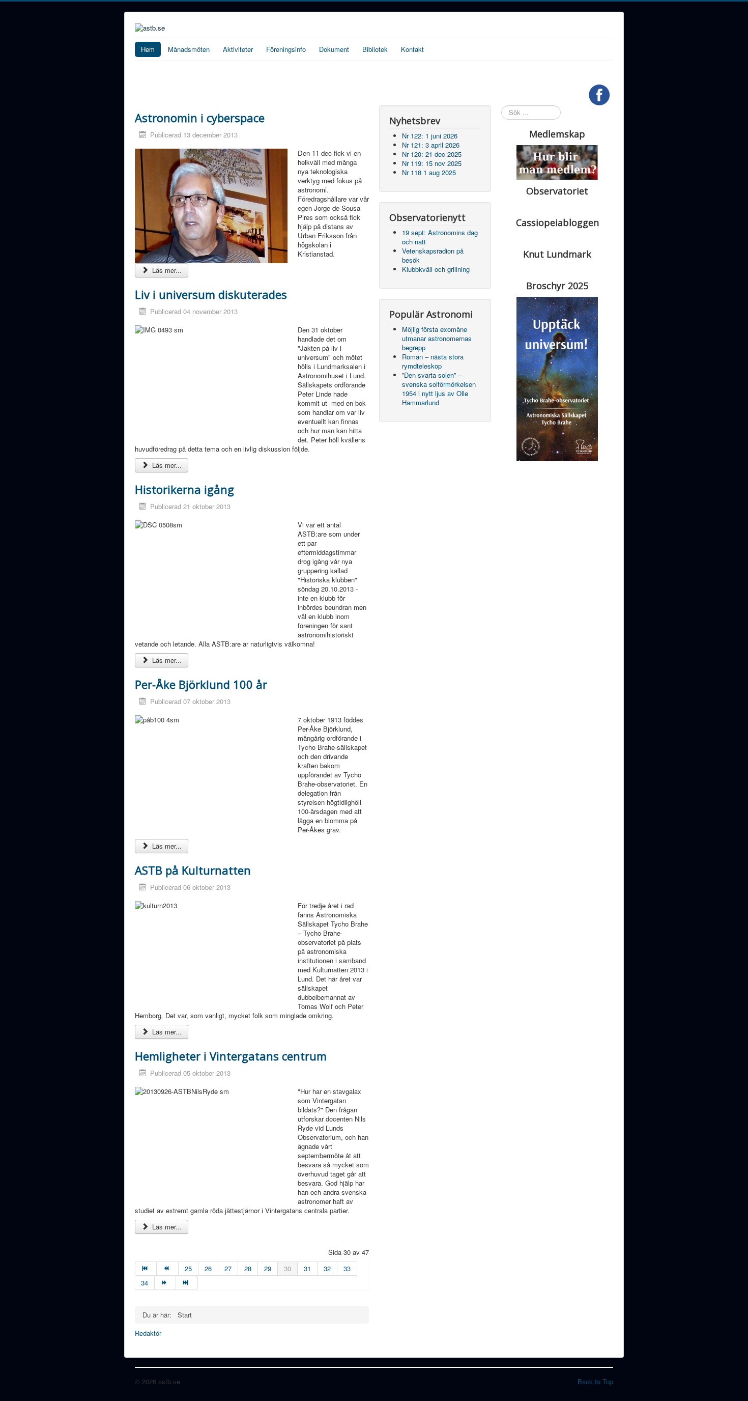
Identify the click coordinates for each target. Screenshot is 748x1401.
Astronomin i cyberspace (200, 117)
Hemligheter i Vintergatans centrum (231, 1055)
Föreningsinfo (286, 49)
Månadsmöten (189, 49)
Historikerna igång (184, 489)
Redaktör (148, 1333)
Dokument (334, 49)
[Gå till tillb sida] (167, 1269)
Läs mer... (166, 270)
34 (144, 1282)
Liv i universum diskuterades (211, 294)
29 (267, 1268)
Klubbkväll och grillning (436, 269)
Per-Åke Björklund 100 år (201, 684)
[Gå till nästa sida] (165, 1283)
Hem (148, 49)
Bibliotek (375, 49)
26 (208, 1268)
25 (188, 1268)
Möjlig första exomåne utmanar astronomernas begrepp (437, 338)
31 (307, 1268)
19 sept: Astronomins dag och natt (440, 237)
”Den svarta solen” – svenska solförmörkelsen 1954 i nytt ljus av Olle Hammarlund (439, 388)
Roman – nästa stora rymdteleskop (433, 361)
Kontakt (412, 49)
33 (347, 1268)
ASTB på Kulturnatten (193, 870)
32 (327, 1268)
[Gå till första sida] (146, 1269)
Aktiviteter (238, 49)
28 (247, 1268)
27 (228, 1268)
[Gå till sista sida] (186, 1283)
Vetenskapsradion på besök (433, 255)
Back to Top (595, 1381)
